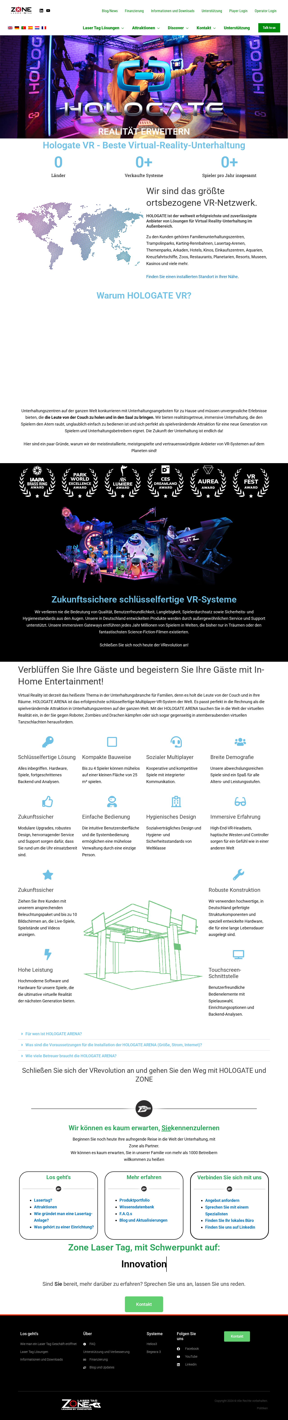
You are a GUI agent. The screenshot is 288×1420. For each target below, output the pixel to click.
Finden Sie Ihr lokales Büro (229, 1220)
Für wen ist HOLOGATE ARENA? (53, 1033)
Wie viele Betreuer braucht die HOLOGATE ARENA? (71, 1055)
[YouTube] (48, 11)
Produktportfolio (134, 1200)
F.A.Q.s (125, 1213)
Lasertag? (43, 1200)
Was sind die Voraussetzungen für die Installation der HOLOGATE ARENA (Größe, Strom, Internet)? (113, 1044)
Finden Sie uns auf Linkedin (230, 1227)
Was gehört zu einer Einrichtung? (64, 1227)
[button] (121, 27)
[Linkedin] (41, 11)
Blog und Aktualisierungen (143, 1220)
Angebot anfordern (222, 1200)
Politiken (262, 1408)
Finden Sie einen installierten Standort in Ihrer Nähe (192, 276)
